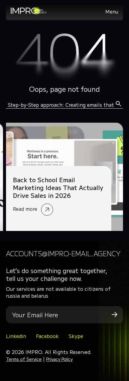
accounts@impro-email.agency (63, 253)
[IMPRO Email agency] (29, 13)
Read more (64, 177)
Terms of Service (24, 359)
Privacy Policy (59, 359)
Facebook (47, 336)
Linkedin (16, 336)
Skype (76, 336)
